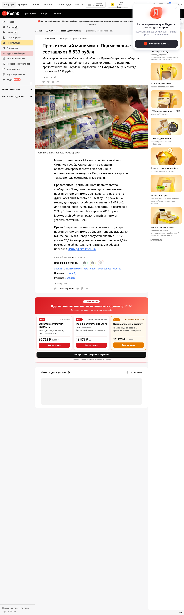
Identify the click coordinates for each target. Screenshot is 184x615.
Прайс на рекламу (10, 608)
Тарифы (43, 13)
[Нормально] (93, 263)
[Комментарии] (43, 82)
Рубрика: (59, 278)
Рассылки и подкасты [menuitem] (13, 96)
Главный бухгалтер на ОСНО (91, 324)
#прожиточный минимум (68, 268)
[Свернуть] (180, 613)
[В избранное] (53, 82)
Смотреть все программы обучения (91, 354)
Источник (59, 273)
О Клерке (56, 13)
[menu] (18, 50)
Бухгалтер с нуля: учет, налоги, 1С (51, 325)
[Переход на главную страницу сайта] (10, 13)
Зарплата (67, 38)
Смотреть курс (54, 345)
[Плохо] (101, 263)
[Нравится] (48, 82)
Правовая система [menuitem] (11, 89)
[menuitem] (17, 21)
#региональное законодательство (102, 268)
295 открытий (60, 283)
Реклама (25, 608)
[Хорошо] (85, 263)
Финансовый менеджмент (128, 324)
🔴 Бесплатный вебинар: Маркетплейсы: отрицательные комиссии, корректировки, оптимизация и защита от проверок (91, 22)
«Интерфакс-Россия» (82, 249)
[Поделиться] (57, 82)
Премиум (29, 13)
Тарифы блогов (9, 611)
